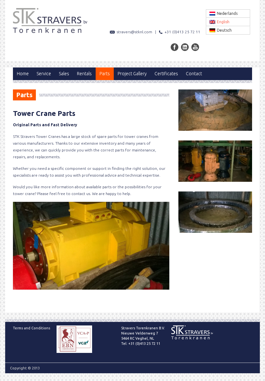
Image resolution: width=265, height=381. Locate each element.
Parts (105, 73)
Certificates (166, 73)
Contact (194, 73)
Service (44, 73)
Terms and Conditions (31, 328)
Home (23, 73)
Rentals (84, 73)
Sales (64, 73)
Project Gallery (132, 73)
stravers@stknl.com (134, 32)
